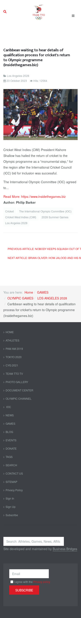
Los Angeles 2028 (16, 223)
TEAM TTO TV (14, 373)
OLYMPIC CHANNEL (19, 398)
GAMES (42, 292)
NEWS (10, 415)
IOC (8, 407)
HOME (10, 332)
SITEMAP (11, 482)
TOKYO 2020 (14, 357)
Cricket (9, 211)
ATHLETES (12, 340)
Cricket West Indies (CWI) (21, 217)
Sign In (10, 498)
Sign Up (11, 507)
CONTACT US (14, 473)
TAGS (9, 457)
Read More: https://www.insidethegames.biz (34, 196)
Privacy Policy (14, 490)
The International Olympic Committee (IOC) (45, 211)
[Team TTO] (39, 12)
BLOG (9, 432)
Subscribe (12, 515)
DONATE (11, 448)
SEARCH (11, 465)
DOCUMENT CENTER (19, 390)
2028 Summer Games (55, 217)
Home (29, 292)
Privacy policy (41, 582)
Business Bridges (65, 549)
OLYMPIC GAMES (20, 298)
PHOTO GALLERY (17, 382)
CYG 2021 (12, 365)
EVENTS (11, 440)
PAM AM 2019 (14, 348)
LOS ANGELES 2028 (52, 298)
